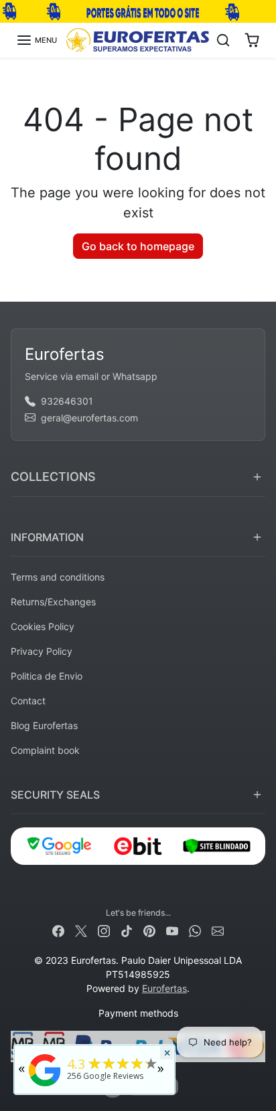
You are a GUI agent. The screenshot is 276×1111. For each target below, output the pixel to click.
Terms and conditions (58, 577)
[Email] (217, 930)
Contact (28, 700)
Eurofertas (164, 988)
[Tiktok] (126, 930)
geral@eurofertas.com (89, 417)
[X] (81, 930)
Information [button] (47, 537)
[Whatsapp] (195, 930)
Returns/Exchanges (53, 601)
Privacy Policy (41, 651)
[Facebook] (58, 930)
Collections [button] (53, 477)
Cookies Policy (42, 626)
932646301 (67, 401)
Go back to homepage (138, 246)
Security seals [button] (55, 794)
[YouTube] (172, 930)
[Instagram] (103, 930)
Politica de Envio (46, 676)
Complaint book (45, 750)
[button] (36, 40)
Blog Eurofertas (44, 725)
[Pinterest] (149, 930)
